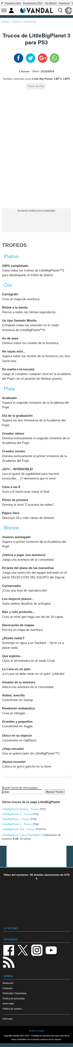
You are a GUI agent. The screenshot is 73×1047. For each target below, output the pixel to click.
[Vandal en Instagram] (37, 950)
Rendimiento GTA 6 (33, 3)
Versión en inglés (36, 1031)
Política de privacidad (14, 998)
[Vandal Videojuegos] (36, 10)
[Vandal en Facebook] (9, 950)
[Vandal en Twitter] (23, 950)
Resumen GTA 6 (13, 3)
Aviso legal (8, 1003)
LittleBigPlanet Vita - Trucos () (24, 829)
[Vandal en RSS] (9, 962)
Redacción (8, 983)
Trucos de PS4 (36, 86)
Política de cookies (12, 1009)
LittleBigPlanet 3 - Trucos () (20, 824)
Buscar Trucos (54, 791)
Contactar (8, 988)
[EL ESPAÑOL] (68, 10)
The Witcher (51, 3)
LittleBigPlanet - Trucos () (19, 819)
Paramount (64, 3)
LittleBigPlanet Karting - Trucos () (24, 809)
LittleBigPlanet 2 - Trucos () (20, 814)
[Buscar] (60, 10)
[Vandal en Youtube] (51, 950)
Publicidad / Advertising (14, 993)
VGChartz (8, 1019)
